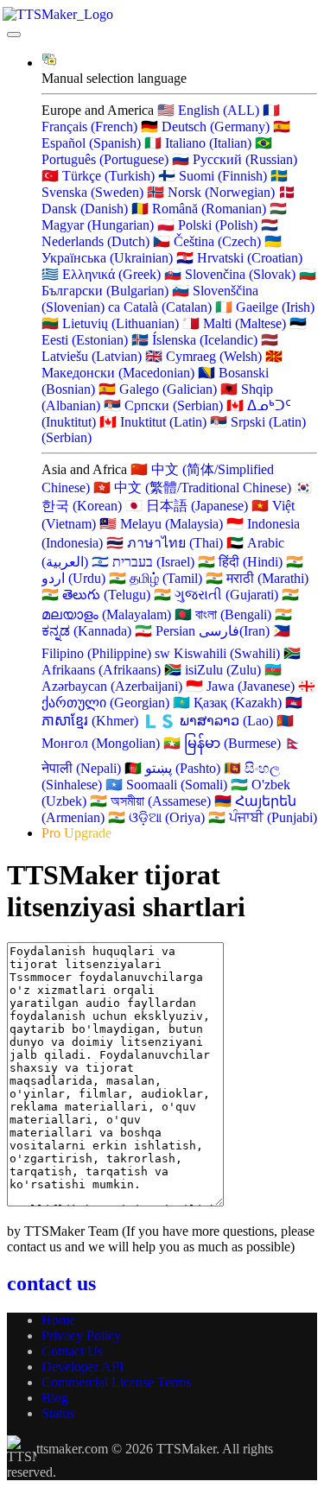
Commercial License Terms (116, 1382)
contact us (51, 1283)
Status (57, 1413)
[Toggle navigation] (14, 34)
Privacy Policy (81, 1335)
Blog (54, 1397)
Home (58, 1320)
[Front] (162, 14)
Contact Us (72, 1351)
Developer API (82, 1366)
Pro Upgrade (76, 833)
